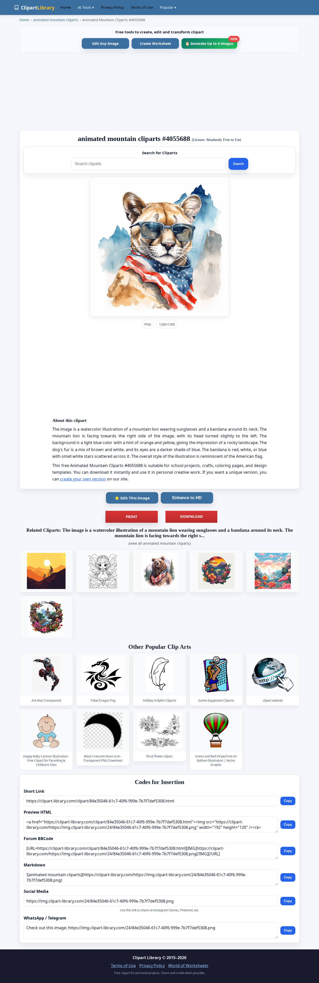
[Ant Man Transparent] (46, 674)
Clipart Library (147, 957)
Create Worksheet (155, 43)
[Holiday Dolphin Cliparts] (159, 674)
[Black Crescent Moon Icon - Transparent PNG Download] (102, 730)
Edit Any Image (105, 43)
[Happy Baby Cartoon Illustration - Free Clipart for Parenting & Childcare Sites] (46, 730)
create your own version (83, 479)
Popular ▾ (168, 7)
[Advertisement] (159, 91)
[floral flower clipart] (159, 730)
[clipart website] (272, 674)
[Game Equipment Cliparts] (216, 674)
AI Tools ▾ (86, 7)
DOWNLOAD (191, 516)
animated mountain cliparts (55, 19)
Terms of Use (142, 7)
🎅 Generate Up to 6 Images (211, 42)
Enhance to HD (187, 497)
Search (238, 164)
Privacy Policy (112, 7)
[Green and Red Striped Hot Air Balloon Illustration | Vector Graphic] (216, 730)
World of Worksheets (188, 965)
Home (66, 7)
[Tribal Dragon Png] (102, 674)
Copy (288, 801)
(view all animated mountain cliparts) (160, 543)
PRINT (131, 516)
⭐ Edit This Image (132, 497)
